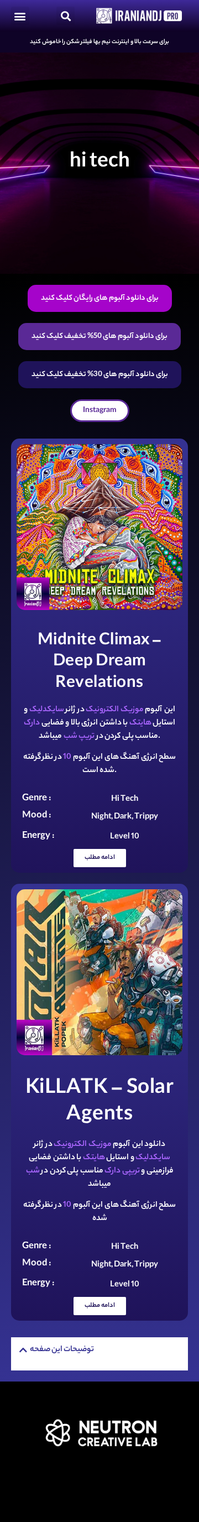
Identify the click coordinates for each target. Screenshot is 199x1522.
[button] (20, 16)
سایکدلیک (46, 710)
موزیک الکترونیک (115, 710)
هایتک (140, 723)
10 (67, 757)
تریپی (131, 1171)
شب (70, 736)
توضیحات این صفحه (62, 1350)
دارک (32, 723)
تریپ (86, 736)
